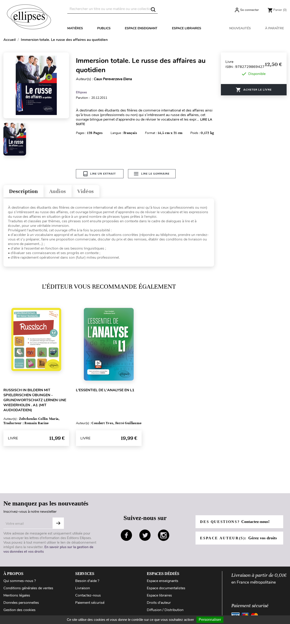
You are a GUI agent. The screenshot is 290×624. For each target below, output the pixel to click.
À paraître (274, 28)
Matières (75, 28)
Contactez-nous (88, 595)
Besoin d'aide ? (87, 580)
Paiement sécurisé (89, 602)
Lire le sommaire (155, 174)
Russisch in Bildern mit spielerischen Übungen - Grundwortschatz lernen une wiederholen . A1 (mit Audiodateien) (34, 400)
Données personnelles (21, 602)
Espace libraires (186, 28)
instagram (163, 535)
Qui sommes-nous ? (19, 580)
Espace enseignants (162, 580)
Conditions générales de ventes (28, 588)
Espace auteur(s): (238, 538)
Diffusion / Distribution (165, 609)
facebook (126, 535)
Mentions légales (16, 595)
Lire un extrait (103, 174)
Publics (104, 28)
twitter (145, 535)
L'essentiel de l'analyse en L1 (105, 390)
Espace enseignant (141, 28)
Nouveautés (240, 28)
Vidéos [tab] (85, 191)
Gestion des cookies (19, 609)
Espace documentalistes (166, 588)
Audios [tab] (57, 191)
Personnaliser (210, 620)
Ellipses (81, 92)
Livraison (82, 588)
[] (153, 9)
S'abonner (58, 523)
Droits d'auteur (159, 602)
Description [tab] (23, 191)
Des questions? (234, 521)
